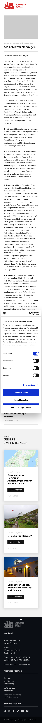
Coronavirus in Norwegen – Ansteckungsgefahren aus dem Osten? (19, 479)
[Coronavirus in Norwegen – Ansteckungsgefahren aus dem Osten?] (21, 458)
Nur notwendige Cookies (21, 408)
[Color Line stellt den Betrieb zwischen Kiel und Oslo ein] (21, 567)
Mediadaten (9, 681)
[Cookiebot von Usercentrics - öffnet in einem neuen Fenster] (29, 313)
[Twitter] (18, 711)
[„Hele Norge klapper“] (21, 516)
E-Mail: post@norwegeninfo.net (17, 664)
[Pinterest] (5, 711)
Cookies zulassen (21, 392)
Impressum (8, 690)
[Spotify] (27, 711)
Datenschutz (9, 688)
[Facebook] (13, 711)
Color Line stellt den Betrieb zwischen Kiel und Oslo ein (19, 587)
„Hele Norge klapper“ (19, 535)
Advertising (9, 683)
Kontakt (7, 678)
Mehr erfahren (16, 490)
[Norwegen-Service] (15, 5)
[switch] (36, 361)
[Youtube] (22, 711)
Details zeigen (29, 385)
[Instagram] (9, 711)
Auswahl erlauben (21, 400)
